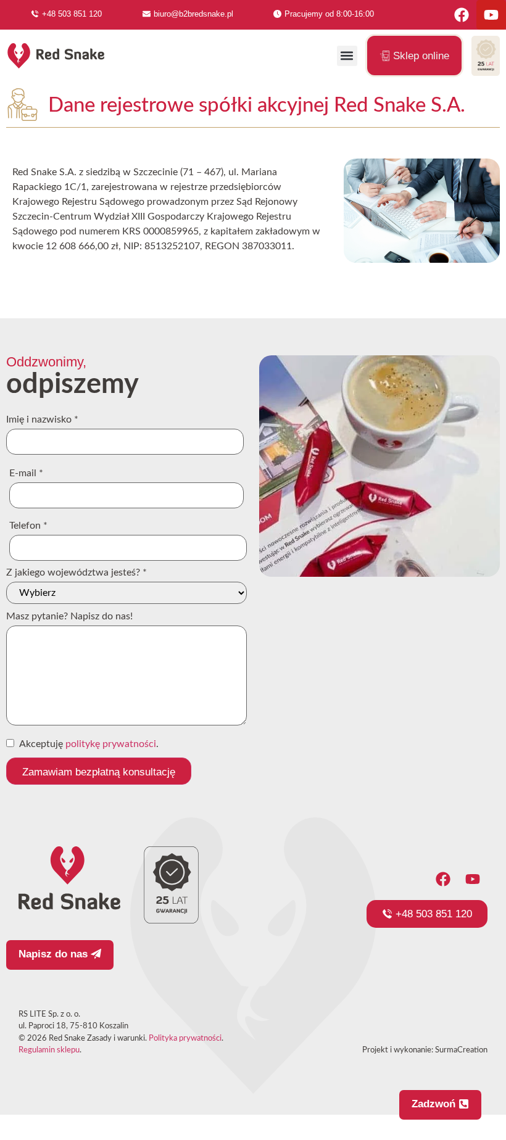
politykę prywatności (110, 744)
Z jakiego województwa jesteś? (76, 572)
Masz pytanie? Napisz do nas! (69, 616)
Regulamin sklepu (49, 1050)
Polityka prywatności (185, 1039)
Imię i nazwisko (42, 419)
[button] (347, 56)
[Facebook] (461, 15)
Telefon (28, 526)
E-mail (26, 473)
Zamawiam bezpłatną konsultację (98, 772)
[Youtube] (491, 15)
